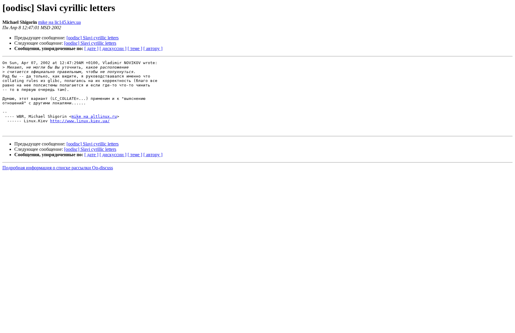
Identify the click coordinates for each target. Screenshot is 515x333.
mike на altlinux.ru (94, 116)
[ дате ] (91, 48)
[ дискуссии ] (113, 48)
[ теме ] (135, 48)
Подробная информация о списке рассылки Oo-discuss (57, 167)
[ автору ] (152, 48)
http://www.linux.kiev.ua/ (80, 121)
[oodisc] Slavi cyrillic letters (92, 37)
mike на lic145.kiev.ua (59, 22)
